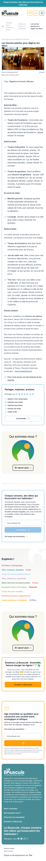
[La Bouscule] (10, 13)
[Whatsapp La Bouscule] (30, 394)
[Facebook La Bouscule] (17, 394)
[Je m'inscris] (23, 743)
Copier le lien (12, 412)
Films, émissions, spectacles (14, 578)
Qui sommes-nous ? (12, 813)
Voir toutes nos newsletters (15, 536)
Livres (28, 570)
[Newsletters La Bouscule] (27, 838)
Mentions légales (9, 848)
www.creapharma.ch (23, 371)
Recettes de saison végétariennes (16, 596)
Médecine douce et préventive (22, 26)
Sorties (35, 583)
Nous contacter (10, 808)
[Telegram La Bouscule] (27, 394)
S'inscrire (29, 13)
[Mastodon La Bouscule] (25, 394)
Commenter (21, 418)
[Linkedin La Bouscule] (22, 394)
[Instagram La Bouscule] (19, 394)
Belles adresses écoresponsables (16, 583)
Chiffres (32, 600)
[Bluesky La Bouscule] (33, 394)
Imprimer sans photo (15, 405)
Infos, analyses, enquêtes (13, 570)
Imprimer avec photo (15, 402)
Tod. (30, 855)
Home (3, 26)
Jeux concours (8, 851)
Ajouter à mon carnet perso (17, 399)
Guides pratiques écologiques (14, 600)
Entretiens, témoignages (12, 565)
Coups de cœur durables (12, 591)
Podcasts (33, 587)
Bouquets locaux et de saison (14, 587)
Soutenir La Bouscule (23, 684)
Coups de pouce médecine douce (16, 574)
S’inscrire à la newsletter (14, 817)
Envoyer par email (14, 408)
